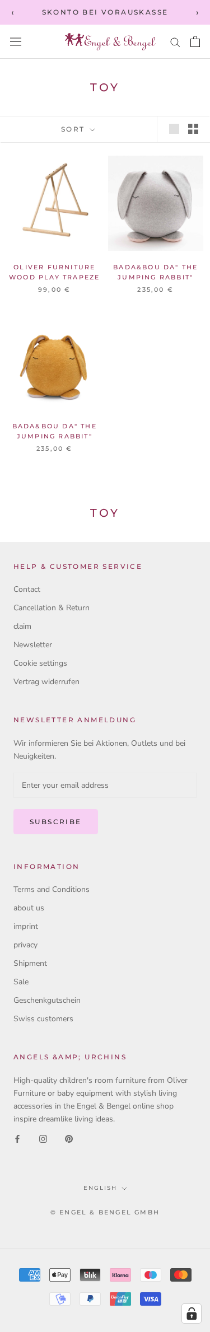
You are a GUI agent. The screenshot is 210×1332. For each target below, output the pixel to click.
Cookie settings (40, 663)
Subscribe (56, 821)
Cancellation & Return (51, 607)
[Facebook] (17, 1138)
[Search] (175, 41)
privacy (25, 945)
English (100, 1187)
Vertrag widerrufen (46, 681)
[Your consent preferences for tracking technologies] (191, 1313)
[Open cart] (195, 41)
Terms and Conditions (51, 889)
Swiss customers (43, 1018)
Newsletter (32, 644)
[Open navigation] (15, 42)
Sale (21, 981)
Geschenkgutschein (47, 1000)
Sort (74, 129)
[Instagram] (43, 1138)
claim (22, 626)
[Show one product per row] (174, 129)
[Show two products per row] (193, 129)
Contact (26, 589)
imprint (25, 926)
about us (28, 908)
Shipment (30, 963)
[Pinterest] (69, 1138)
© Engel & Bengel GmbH (105, 1212)
